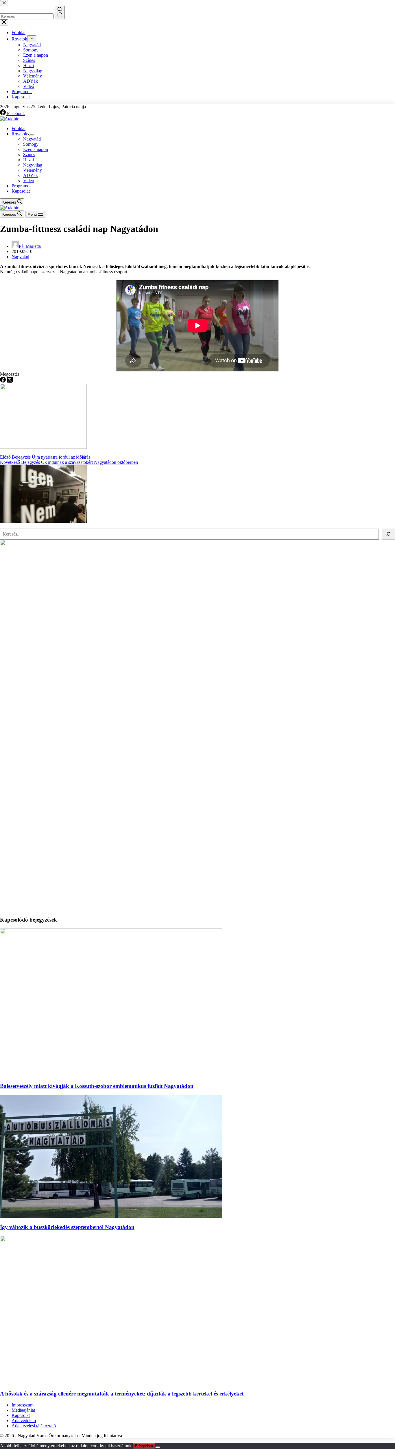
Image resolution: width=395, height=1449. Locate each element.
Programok (22, 185)
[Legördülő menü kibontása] (31, 135)
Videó (28, 180)
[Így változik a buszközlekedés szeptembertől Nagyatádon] (111, 1216)
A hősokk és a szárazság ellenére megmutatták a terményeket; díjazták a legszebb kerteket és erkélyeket (121, 1394)
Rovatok (19, 133)
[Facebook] (3, 381)
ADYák (30, 175)
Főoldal (18, 128)
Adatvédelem (24, 1420)
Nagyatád (32, 138)
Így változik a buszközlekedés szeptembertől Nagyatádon (67, 1227)
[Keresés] (388, 534)
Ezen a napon (35, 149)
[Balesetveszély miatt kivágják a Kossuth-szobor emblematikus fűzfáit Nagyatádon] (111, 1074)
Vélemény (32, 170)
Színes (29, 154)
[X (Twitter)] (10, 381)
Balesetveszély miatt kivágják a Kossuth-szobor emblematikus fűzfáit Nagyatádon (96, 1086)
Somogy (30, 144)
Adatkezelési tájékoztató (34, 1425)
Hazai (28, 159)
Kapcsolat (21, 191)
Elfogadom (144, 1446)
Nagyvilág (32, 165)
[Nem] (157, 1447)
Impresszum (23, 1404)
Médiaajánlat (23, 1410)
